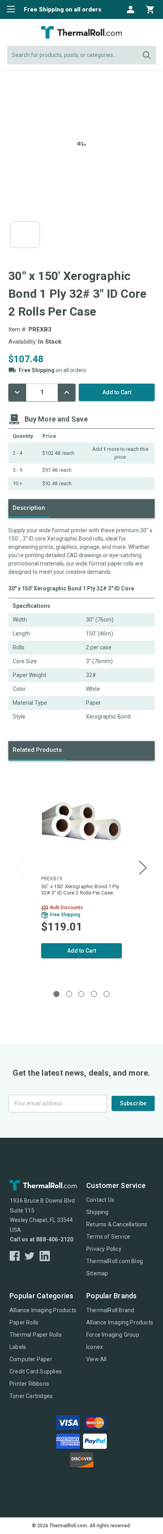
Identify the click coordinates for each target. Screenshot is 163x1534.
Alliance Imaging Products (42, 1310)
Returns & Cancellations (117, 1224)
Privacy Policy (103, 1249)
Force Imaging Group (112, 1335)
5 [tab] (107, 994)
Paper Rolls (23, 1322)
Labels (17, 1347)
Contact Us (100, 1200)
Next (143, 867)
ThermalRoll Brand (110, 1310)
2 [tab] (69, 994)
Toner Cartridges (31, 1396)
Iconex (94, 1347)
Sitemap (97, 1273)
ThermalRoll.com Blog (114, 1261)
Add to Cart (81, 951)
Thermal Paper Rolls (35, 1335)
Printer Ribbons (29, 1384)
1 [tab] (56, 994)
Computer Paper (30, 1359)
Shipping (97, 1212)
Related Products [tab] (37, 749)
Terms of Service (108, 1236)
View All (96, 1359)
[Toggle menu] (9, 9)
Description (29, 507)
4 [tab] (94, 994)
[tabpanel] (81, 873)
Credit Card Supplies (35, 1371)
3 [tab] (81, 994)
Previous (20, 867)
